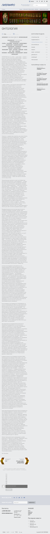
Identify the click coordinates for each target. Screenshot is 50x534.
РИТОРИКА (4, 52)
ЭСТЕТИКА (15, 49)
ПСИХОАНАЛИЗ (17, 47)
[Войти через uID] (6, 474)
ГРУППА (4, 43)
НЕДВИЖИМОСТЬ (35, 39)
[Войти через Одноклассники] (6, 483)
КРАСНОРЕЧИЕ (11, 52)
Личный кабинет (26, 4)
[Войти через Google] (6, 481)
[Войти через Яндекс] (6, 480)
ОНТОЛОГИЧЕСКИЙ (23, 37)
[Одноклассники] (21, 497)
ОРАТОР (25, 52)
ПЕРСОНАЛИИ (34, 59)
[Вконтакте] (14, 497)
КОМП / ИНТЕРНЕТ (35, 52)
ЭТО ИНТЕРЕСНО (35, 44)
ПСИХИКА (4, 46)
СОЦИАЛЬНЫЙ (9, 44)
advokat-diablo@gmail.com (7, 513)
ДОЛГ (29, 514)
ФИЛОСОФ (20, 49)
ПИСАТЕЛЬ (17, 51)
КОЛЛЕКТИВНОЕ (23, 43)
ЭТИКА (10, 49)
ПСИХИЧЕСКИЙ (11, 46)
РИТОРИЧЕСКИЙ (19, 52)
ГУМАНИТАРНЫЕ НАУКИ (36, 42)
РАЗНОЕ (33, 47)
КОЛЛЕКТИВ (15, 43)
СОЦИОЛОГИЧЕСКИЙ (18, 44)
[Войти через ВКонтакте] (6, 476)
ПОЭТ (13, 51)
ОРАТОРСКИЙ (15, 54)
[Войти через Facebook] (6, 478)
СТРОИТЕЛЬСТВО (35, 37)
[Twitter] (19, 497)
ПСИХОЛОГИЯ (18, 46)
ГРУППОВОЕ (9, 43)
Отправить (9, 489)
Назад (4, 9)
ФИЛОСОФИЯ (5, 49)
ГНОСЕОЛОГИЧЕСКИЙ (14, 41)
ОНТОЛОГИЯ (4, 37)
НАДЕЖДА (30, 512)
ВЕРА (29, 510)
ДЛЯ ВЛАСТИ (34, 54)
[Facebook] (16, 497)
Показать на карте (17, 517)
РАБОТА (33, 49)
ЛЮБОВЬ (30, 513)
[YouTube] (24, 497)
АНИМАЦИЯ (34, 57)
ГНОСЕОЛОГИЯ (10, 40)
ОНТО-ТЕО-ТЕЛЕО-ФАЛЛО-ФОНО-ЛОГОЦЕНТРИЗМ (20, 462)
